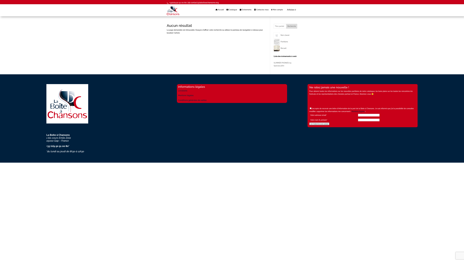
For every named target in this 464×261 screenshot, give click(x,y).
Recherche (291, 26)
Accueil (221, 10)
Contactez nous (262, 10)
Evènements (246, 10)
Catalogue (232, 10)
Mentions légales (186, 95)
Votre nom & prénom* (318, 120)
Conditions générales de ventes (192, 100)
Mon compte (277, 10)
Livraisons (182, 91)
